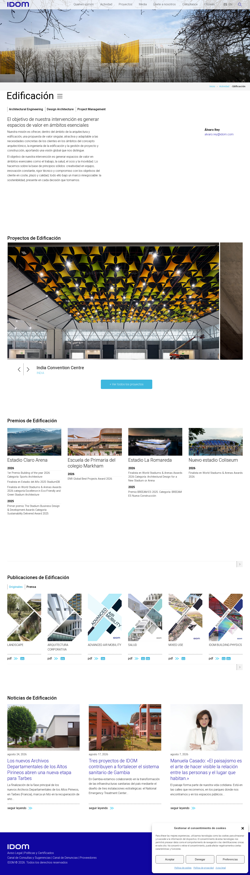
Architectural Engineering (26, 109)
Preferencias (230, 859)
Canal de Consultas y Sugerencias (29, 857)
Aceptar (169, 859)
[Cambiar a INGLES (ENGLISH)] (230, 5)
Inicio (212, 86)
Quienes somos (84, 4)
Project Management (91, 109)
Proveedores (88, 857)
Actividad (106, 4)
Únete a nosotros (164, 4)
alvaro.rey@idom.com (219, 134)
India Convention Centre (60, 367)
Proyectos (125, 4)
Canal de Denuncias (65, 857)
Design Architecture (60, 109)
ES (143, 658)
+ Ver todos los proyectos (126, 384)
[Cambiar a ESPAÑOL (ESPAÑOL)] (225, 5)
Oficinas (209, 4)
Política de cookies (183, 868)
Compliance (190, 4)
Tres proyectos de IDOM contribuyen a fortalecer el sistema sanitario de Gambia (124, 766)
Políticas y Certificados (39, 853)
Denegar (200, 859)
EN (22, 658)
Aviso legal (221, 868)
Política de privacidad (203, 868)
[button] (243, 828)
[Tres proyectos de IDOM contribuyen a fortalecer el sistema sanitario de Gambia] (125, 749)
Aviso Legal (14, 853)
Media (143, 4)
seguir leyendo (16, 808)
